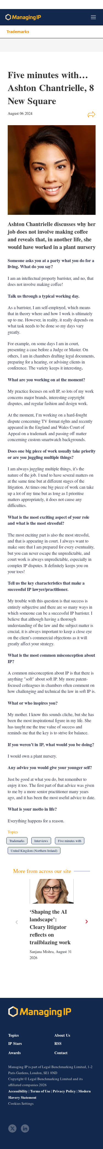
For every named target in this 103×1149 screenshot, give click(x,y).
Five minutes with (69, 841)
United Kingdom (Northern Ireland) (34, 850)
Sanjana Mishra (42, 951)
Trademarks (18, 31)
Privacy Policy (64, 1091)
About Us (62, 1035)
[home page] (23, 17)
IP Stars (15, 1043)
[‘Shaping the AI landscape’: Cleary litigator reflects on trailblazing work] (52, 891)
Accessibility (18, 1091)
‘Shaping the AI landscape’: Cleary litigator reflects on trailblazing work (50, 927)
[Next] (86, 921)
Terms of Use (40, 1091)
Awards (14, 1053)
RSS (58, 1043)
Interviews (41, 841)
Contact (61, 1053)
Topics (13, 1035)
